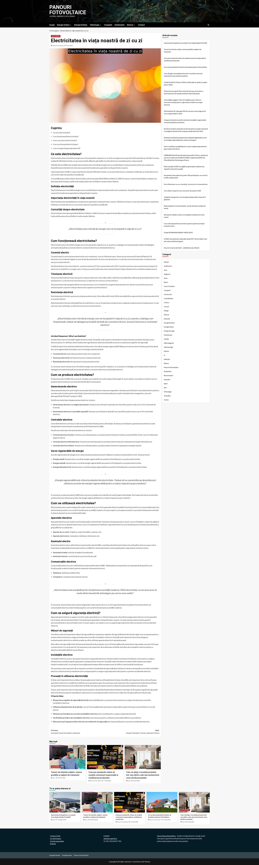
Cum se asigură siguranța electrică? (66, 148)
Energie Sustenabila (57, 841)
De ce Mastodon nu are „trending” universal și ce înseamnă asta (186, 184)
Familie (166, 339)
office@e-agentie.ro (110, 838)
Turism (166, 400)
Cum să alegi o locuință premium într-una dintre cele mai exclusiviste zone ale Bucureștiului (142, 775)
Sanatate (167, 380)
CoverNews (136, 862)
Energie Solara (63, 25)
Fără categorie (169, 343)
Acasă (52, 25)
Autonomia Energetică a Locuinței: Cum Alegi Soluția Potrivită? (185, 43)
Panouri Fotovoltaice (67, 10)
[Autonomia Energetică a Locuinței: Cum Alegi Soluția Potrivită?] (64, 802)
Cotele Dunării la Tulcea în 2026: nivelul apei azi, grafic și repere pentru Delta (185, 83)
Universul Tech (55, 836)
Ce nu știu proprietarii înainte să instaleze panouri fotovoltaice (185, 67)
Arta (165, 270)
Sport (166, 384)
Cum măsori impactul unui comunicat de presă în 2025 (182, 191)
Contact (141, 25)
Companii (108, 25)
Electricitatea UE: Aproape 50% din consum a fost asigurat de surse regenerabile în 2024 (185, 112)
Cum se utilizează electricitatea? (65, 144)
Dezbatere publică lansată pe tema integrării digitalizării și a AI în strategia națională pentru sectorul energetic (185, 139)
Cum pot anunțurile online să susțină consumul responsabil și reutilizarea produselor (103, 775)
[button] (208, 25)
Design (166, 311)
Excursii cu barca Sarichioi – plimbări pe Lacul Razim (181, 248)
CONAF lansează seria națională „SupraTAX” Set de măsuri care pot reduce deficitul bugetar (185, 240)
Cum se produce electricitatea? (65, 140)
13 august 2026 (61, 820)
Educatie (167, 319)
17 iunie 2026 (107, 780)
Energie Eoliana (80, 25)
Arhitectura (168, 266)
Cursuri (166, 307)
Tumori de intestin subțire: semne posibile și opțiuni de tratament (182, 50)
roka (54, 820)
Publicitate (167, 371)
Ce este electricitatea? (61, 132)
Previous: (65, 731)
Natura (166, 363)
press (54, 778)
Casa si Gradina (169, 286)
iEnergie (53, 844)
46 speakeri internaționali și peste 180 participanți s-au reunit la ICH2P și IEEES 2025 (186, 176)
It (164, 355)
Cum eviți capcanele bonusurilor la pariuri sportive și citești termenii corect (184, 225)
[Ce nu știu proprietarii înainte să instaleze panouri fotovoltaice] (161, 802)
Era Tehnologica (55, 838)
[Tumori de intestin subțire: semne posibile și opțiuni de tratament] (67, 757)
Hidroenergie (168, 347)
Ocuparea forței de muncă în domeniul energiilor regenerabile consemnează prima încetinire (185, 121)
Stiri (165, 388)
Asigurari (167, 274)
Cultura (166, 303)
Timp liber (167, 396)
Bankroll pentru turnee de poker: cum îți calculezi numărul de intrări (185, 207)
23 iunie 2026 (61, 778)
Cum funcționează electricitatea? (66, 136)
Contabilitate (168, 298)
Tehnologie (94, 25)
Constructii (168, 294)
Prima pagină (54, 31)
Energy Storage (169, 331)
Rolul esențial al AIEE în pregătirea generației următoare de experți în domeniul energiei (184, 168)
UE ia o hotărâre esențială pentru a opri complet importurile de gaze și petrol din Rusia (185, 148)
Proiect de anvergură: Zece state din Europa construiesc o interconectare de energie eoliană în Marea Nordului (183, 92)
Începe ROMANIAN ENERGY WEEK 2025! (178, 232)
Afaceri (166, 262)
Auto (165, 278)
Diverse (130, 25)
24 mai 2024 (69, 45)
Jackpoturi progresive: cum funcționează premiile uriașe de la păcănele (185, 198)
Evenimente (119, 25)
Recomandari (55, 36)
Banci (166, 282)
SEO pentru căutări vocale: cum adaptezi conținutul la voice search (184, 216)
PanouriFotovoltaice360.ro (166, 836)
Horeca (166, 351)
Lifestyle (167, 359)
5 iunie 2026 (136, 780)
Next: (142, 731)
